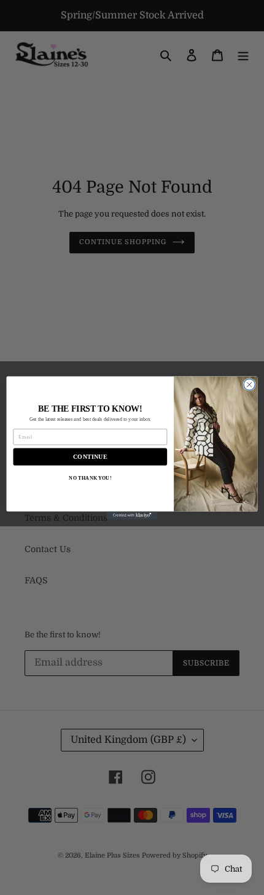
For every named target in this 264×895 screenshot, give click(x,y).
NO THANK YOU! (90, 477)
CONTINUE (90, 456)
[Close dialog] (249, 384)
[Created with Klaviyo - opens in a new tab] (132, 515)
